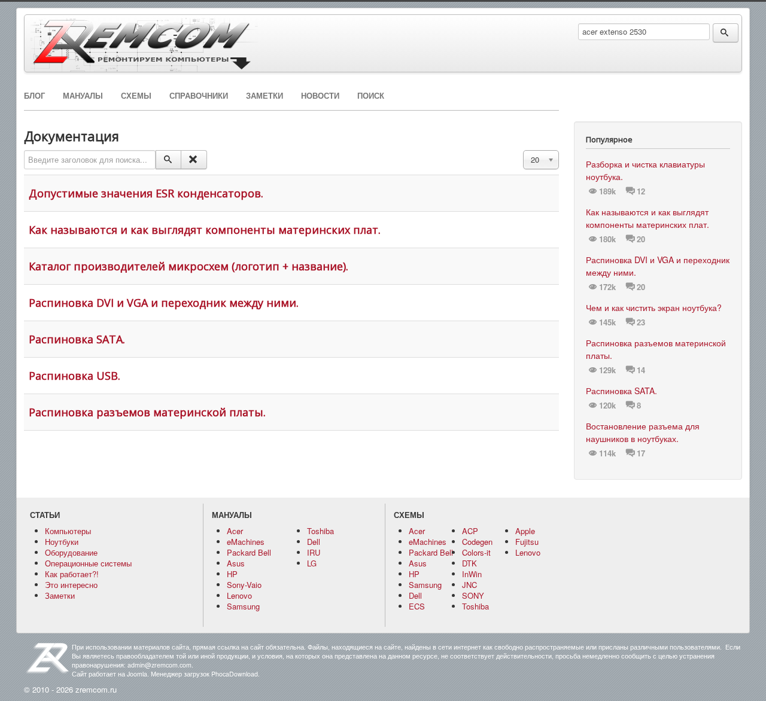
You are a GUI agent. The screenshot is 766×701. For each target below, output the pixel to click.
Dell (313, 541)
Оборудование (71, 552)
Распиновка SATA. (77, 339)
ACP (470, 531)
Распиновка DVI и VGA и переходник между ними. (164, 302)
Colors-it (476, 552)
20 (641, 239)
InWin (472, 574)
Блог (34, 95)
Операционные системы (88, 563)
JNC (469, 584)
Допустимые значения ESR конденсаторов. (146, 193)
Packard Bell (249, 552)
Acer (235, 531)
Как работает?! (72, 574)
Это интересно (71, 584)
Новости (320, 95)
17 (641, 453)
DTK (469, 563)
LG (312, 563)
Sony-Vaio (244, 584)
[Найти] (725, 32)
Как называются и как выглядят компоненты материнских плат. (205, 230)
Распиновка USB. (74, 375)
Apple (525, 531)
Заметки (264, 95)
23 (641, 322)
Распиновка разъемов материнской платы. (147, 412)
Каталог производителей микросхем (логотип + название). (188, 266)
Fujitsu (527, 541)
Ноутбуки (61, 541)
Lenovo (239, 595)
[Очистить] (193, 159)
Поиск (370, 95)
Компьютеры (68, 531)
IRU (313, 552)
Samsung (243, 606)
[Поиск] (168, 159)
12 (641, 191)
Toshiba (320, 531)
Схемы (136, 95)
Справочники (198, 95)
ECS (417, 606)
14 (641, 370)
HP (232, 574)
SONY (473, 595)
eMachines (246, 541)
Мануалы (83, 95)
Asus (236, 563)
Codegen (477, 541)
